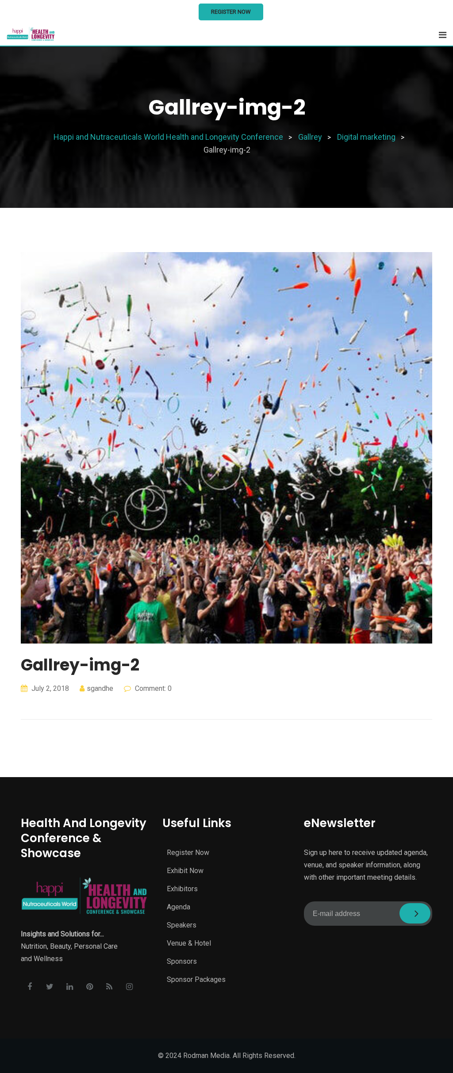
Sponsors (182, 961)
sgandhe (100, 688)
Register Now (231, 11)
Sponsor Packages (196, 979)
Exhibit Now (185, 870)
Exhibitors (182, 889)
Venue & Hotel (189, 943)
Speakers (181, 925)
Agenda (178, 907)
